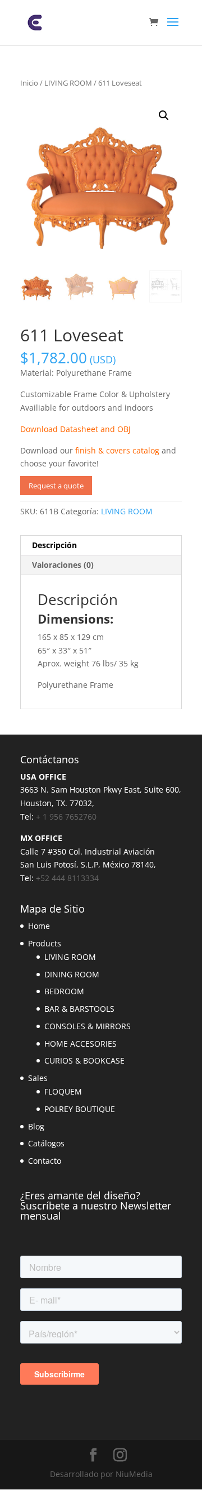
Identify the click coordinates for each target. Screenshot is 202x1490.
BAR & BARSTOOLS (79, 1008)
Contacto (44, 1160)
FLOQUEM (63, 1091)
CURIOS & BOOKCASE (84, 1060)
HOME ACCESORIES (80, 1043)
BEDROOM (64, 991)
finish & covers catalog (117, 450)
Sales (38, 1078)
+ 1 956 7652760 (66, 816)
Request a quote (56, 486)
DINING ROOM (71, 974)
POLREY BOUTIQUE (79, 1109)
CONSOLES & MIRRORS (87, 1026)
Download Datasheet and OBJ (75, 429)
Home (39, 925)
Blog (36, 1126)
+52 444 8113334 (67, 878)
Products (44, 943)
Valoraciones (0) (63, 564)
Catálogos (46, 1143)
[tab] (101, 545)
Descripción (54, 545)
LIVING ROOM (68, 83)
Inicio (29, 83)
